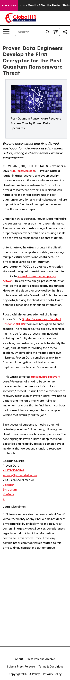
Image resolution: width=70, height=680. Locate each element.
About (19, 659)
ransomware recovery (45, 376)
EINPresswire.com (23, 171)
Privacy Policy (52, 674)
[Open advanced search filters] (55, 32)
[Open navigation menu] (6, 31)
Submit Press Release (21, 666)
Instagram (10, 489)
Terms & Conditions (50, 666)
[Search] (47, 32)
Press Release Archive (40, 659)
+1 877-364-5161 (13, 470)
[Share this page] (65, 31)
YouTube (8, 494)
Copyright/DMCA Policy (24, 674)
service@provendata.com (20, 475)
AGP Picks (9, 5)
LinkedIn (8, 484)
